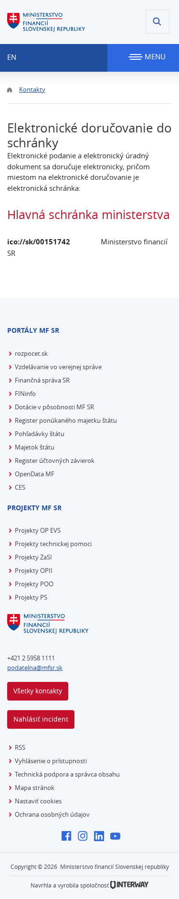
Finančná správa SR (42, 380)
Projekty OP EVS (38, 530)
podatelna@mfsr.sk (35, 667)
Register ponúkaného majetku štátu (66, 420)
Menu (154, 56)
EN (11, 57)
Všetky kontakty (37, 690)
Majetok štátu (34, 447)
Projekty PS (31, 597)
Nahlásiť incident (40, 719)
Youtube (117, 837)
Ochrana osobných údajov (52, 814)
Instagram (85, 837)
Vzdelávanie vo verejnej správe (58, 366)
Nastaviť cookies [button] (38, 801)
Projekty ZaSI (33, 557)
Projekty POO (34, 584)
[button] (157, 21)
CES (20, 487)
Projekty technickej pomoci (53, 543)
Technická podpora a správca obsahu (67, 774)
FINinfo (25, 393)
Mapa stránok (34, 787)
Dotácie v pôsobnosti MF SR (54, 407)
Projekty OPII (34, 570)
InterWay (129, 885)
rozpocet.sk (31, 353)
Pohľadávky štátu (39, 433)
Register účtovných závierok (55, 460)
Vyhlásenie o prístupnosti (51, 760)
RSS (20, 747)
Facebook (69, 837)
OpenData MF (34, 474)
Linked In (101, 837)
